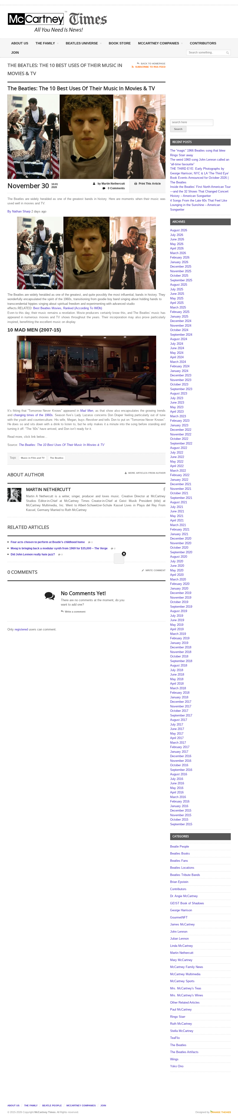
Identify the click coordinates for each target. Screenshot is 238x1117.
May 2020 (176, 570)
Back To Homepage (153, 63)
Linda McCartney (181, 946)
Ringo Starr (177, 1016)
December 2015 (180, 810)
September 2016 (181, 770)
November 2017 (180, 706)
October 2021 (179, 493)
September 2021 (181, 498)
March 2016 (178, 797)
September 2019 (181, 606)
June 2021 (177, 511)
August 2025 (178, 284)
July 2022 (176, 452)
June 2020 (177, 565)
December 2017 (180, 701)
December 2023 (180, 375)
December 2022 (180, 429)
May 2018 (176, 679)
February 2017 (179, 747)
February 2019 (179, 638)
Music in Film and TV (33, 458)
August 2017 (178, 720)
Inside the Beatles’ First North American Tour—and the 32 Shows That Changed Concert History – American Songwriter (200, 191)
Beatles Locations (182, 867)
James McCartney (182, 924)
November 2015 (180, 815)
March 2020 (178, 579)
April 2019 (177, 629)
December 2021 (180, 484)
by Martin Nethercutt (111, 183)
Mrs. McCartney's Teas (185, 988)
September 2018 (181, 661)
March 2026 (178, 253)
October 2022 (179, 439)
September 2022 (181, 443)
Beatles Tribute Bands (185, 875)
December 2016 (180, 756)
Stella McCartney (181, 1031)
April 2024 (177, 357)
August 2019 (178, 611)
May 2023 (176, 407)
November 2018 (180, 652)
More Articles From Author (146, 473)
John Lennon (178, 931)
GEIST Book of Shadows (187, 903)
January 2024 (179, 371)
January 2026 (179, 262)
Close (123, 554)
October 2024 (179, 330)
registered (22, 629)
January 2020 (179, 588)
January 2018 (179, 697)
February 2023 (179, 420)
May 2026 (176, 244)
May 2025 (176, 298)
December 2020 (180, 538)
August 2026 (178, 230)
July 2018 (176, 670)
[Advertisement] (159, 21)
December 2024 (180, 321)
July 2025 (176, 289)
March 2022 (178, 470)
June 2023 (177, 402)
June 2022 (177, 457)
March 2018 (178, 688)
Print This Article (150, 183)
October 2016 (179, 765)
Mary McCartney (181, 960)
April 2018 (177, 683)
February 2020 (179, 584)
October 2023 (179, 384)
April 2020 (177, 575)
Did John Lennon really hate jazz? (33, 554)
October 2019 (179, 602)
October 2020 (179, 547)
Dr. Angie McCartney (184, 896)
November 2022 (180, 434)
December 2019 (180, 593)
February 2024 (179, 366)
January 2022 (179, 479)
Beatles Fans (179, 860)
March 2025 (178, 307)
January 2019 (179, 643)
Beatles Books (180, 853)
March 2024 (178, 362)
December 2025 (180, 266)
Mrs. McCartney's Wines (186, 995)
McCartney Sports (182, 981)
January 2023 (179, 425)
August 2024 (178, 339)
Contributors (203, 43)
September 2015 (181, 824)
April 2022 (177, 466)
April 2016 (177, 792)
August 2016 (178, 774)
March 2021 (178, 525)
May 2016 (176, 788)
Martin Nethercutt (181, 953)
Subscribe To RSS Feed (150, 67)
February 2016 (179, 801)
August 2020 (178, 556)
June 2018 (177, 674)
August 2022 (178, 448)
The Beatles (56, 458)
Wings (174, 1059)
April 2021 (177, 520)
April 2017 (177, 738)
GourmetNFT (179, 917)
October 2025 (179, 275)
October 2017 (179, 711)
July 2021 (176, 507)
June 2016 (177, 783)
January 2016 (179, 806)
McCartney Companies (81, 1105)
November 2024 (180, 325)
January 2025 (179, 316)
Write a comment (75, 611)
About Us (19, 43)
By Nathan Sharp (18, 211)
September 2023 (181, 389)
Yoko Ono (176, 1066)
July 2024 (176, 343)
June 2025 (177, 293)
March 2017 (178, 742)
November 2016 (180, 760)
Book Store (120, 43)
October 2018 (179, 656)
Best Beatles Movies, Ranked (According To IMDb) (67, 308)
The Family (45, 43)
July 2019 (176, 615)
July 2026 (176, 235)
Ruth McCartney (181, 1023)
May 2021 (176, 516)
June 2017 (177, 729)
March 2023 (178, 416)
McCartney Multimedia (185, 974)
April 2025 (177, 303)
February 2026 (179, 257)
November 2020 (180, 543)
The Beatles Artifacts (184, 1052)
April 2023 (177, 411)
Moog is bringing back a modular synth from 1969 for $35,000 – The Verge (59, 548)
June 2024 (177, 348)
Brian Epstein (179, 882)
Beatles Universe (82, 43)
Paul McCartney (181, 1009)
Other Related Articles (185, 1002)
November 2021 (180, 489)
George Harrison (181, 910)
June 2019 (177, 620)
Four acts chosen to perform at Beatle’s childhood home (48, 542)
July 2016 (176, 779)
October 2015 (179, 819)
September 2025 (181, 280)
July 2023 (176, 398)
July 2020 (176, 561)
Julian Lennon (179, 938)
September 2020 (181, 552)
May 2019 (176, 624)
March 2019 (178, 634)
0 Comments (116, 188)
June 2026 (177, 239)
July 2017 (176, 724)
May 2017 (176, 733)
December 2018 (180, 647)
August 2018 (178, 665)
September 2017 (181, 715)
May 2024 (176, 353)
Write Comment (155, 570)
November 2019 (180, 597)
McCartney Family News (186, 967)
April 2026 (177, 248)
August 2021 (178, 502)
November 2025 (180, 271)
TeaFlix (175, 1038)
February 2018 (179, 692)
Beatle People (179, 846)
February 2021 (179, 529)
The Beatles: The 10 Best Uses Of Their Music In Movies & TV (61, 445)
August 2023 (178, 393)
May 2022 (176, 461)
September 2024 (181, 334)
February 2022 (179, 475)
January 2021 (179, 534)
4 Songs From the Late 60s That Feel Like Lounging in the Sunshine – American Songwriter (198, 205)
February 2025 (179, 312)
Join (15, 52)
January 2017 (179, 751)
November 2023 (180, 380)
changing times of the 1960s (33, 415)
